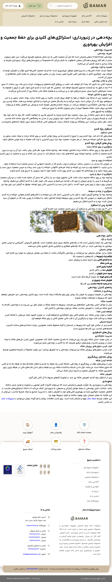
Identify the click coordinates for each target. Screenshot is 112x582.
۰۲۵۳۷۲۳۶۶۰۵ (32, 525)
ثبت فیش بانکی (100, 21)
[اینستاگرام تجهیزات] (48, 466)
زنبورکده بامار (101, 15)
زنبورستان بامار (93, 472)
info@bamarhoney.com (32, 554)
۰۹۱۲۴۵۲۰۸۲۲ (34, 534)
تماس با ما (59, 21)
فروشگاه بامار (93, 501)
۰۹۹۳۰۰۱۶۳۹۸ (34, 540)
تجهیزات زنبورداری (92, 467)
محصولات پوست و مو (48, 15)
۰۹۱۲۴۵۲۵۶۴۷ (33, 549)
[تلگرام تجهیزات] (41, 466)
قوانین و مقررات (92, 486)
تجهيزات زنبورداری (69, 15)
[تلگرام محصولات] (48, 472)
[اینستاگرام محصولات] (45, 466)
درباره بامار (72, 21)
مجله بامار (85, 21)
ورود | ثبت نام (11, 5)
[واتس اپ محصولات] (41, 472)
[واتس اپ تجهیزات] (45, 472)
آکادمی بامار (87, 15)
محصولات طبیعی (28, 15)
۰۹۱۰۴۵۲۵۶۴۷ (34, 537)
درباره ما (96, 491)
